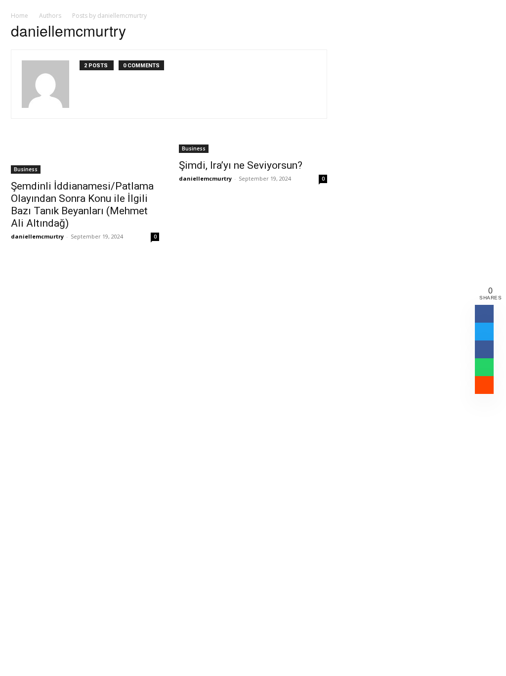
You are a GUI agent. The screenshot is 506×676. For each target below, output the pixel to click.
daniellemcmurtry (37, 236)
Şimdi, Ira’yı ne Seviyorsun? (240, 165)
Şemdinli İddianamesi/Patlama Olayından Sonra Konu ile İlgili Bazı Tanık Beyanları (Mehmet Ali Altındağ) (82, 204)
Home (19, 15)
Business (26, 169)
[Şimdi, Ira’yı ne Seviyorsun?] (253, 148)
